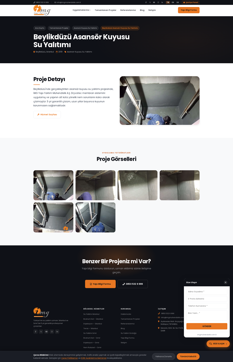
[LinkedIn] (162, 2)
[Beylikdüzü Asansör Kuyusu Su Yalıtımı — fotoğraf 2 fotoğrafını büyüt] (95, 185)
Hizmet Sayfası (48, 114)
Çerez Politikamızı (69, 358)
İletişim (152, 10)
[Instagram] (158, 2)
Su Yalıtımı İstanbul (91, 314)
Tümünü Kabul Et (188, 356)
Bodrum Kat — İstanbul (93, 319)
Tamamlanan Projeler (105, 10)
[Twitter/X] (150, 2)
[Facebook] (146, 2)
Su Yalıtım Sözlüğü (128, 333)
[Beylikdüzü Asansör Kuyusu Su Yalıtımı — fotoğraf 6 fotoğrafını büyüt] (95, 217)
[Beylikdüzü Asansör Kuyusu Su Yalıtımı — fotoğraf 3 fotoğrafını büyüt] (137, 185)
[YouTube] (154, 2)
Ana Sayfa (39, 28)
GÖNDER (206, 326)
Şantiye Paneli (192, 2)
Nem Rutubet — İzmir (92, 347)
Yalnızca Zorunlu (163, 356)
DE (178, 2)
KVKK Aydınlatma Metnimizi (93, 358)
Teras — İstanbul (90, 328)
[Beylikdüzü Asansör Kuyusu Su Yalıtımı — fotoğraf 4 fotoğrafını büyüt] (180, 185)
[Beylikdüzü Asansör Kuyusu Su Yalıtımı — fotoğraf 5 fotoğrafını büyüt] (53, 217)
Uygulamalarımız (82, 10)
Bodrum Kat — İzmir (91, 338)
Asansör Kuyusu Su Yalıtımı (85, 28)
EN (173, 2)
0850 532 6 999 (42, 2)
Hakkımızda (126, 314)
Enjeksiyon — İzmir (91, 342)
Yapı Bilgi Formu (189, 10)
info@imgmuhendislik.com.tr (69, 2)
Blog (142, 10)
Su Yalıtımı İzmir (90, 333)
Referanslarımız (128, 10)
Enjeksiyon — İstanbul (92, 323)
